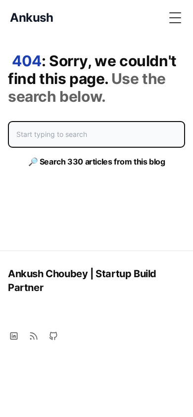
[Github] (53, 336)
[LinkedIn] (14, 336)
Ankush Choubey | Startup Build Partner (82, 280)
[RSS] (34, 336)
